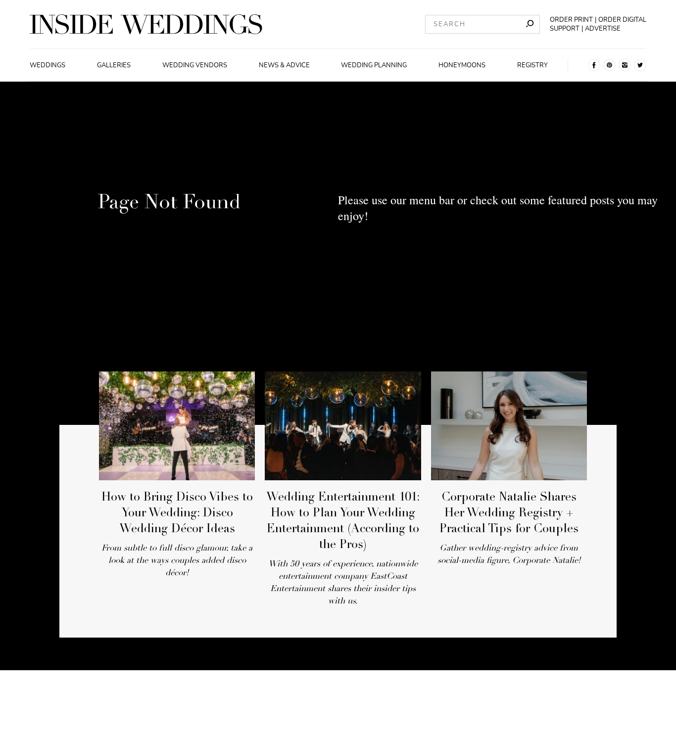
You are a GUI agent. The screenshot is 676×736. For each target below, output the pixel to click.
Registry (532, 65)
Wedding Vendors (194, 65)
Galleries (114, 65)
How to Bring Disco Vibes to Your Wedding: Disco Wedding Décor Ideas (177, 514)
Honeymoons (461, 65)
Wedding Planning (374, 65)
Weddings (47, 65)
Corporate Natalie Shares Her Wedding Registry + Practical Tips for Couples (509, 514)
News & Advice (284, 65)
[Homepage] (146, 24)
